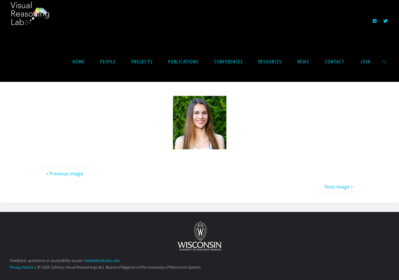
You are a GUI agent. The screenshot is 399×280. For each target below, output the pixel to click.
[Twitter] (385, 21)
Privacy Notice (21, 267)
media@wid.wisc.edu (102, 260)
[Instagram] (374, 21)
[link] (384, 61)
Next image (337, 187)
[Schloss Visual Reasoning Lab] (34, 16)
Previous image (66, 173)
